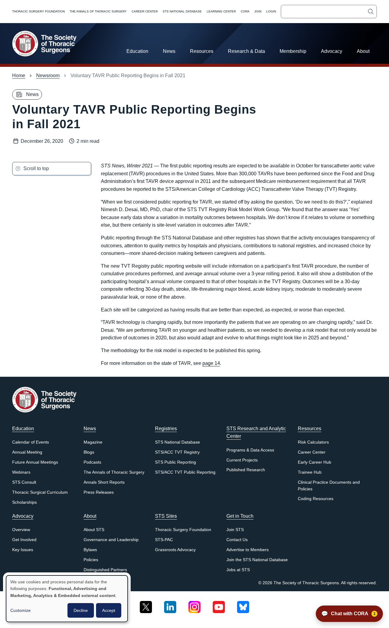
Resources (201, 51)
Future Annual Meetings (35, 462)
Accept (108, 610)
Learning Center (221, 11)
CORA (245, 11)
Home (18, 75)
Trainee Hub (310, 472)
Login (271, 11)
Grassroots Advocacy (175, 549)
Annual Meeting (27, 452)
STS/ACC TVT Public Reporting (185, 472)
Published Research (245, 470)
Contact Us (237, 539)
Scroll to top (36, 168)
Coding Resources (315, 498)
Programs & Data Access (250, 450)
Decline (81, 610)
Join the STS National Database (257, 560)
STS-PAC (164, 539)
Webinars (21, 472)
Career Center (145, 11)
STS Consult (24, 482)
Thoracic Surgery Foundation (38, 11)
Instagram (194, 604)
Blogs (89, 452)
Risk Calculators (313, 442)
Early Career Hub (314, 462)
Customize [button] (20, 610)
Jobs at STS (238, 570)
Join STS (235, 529)
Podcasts (92, 462)
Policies (91, 560)
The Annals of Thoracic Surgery (98, 11)
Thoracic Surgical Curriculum (40, 492)
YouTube (219, 604)
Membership (293, 51)
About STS (94, 529)
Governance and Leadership (111, 539)
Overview (21, 529)
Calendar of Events (30, 442)
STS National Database (182, 11)
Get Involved (24, 539)
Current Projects (242, 460)
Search (370, 11)
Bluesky (243, 604)
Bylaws (90, 549)
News (169, 51)
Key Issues (22, 549)
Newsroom (48, 75)
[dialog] (67, 598)
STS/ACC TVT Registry (177, 452)
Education (137, 51)
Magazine (93, 442)
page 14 (211, 363)
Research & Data (246, 51)
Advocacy (331, 51)
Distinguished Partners (105, 570)
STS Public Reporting (175, 462)
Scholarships (24, 502)
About (363, 51)
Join (257, 11)
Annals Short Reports (104, 482)
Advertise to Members (247, 549)
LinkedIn (170, 604)
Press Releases (99, 492)
